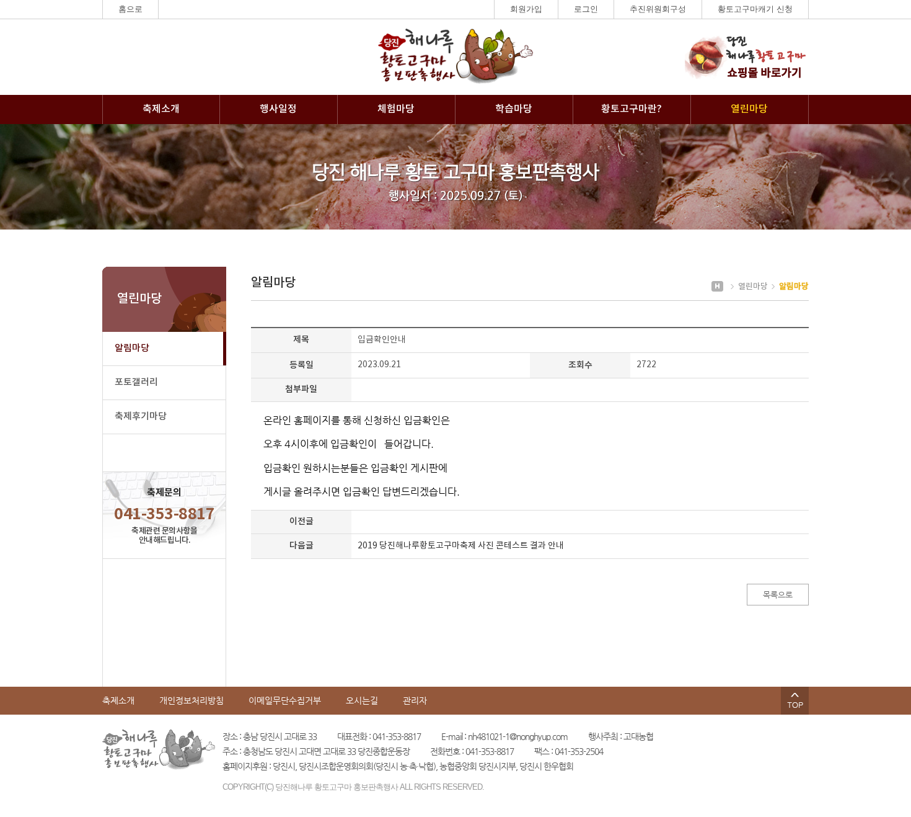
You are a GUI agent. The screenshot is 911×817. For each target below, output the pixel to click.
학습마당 (513, 109)
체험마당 (396, 109)
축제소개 (161, 109)
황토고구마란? (631, 109)
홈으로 (130, 9)
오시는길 (362, 700)
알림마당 (132, 348)
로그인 (586, 9)
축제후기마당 (141, 416)
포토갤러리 (136, 382)
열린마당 (749, 109)
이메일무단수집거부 (285, 700)
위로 (795, 701)
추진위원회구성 (658, 9)
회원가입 (526, 9)
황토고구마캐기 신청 (755, 9)
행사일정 (278, 109)
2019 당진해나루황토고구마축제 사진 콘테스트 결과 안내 (461, 546)
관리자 (415, 700)
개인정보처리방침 (191, 700)
